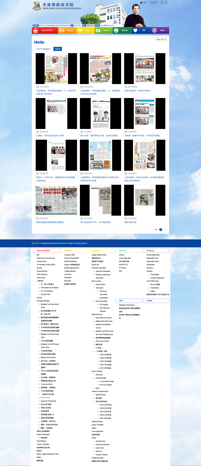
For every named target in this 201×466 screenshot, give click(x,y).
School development (157, 278)
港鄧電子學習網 (70, 284)
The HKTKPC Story (153, 281)
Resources (95, 265)
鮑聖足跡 (99, 345)
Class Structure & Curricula (46, 258)
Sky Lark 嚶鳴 (155, 285)
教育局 (39, 451)
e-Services (67, 274)
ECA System (104, 305)
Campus (39, 298)
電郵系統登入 (96, 258)
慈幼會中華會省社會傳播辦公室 (129, 316)
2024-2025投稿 (105, 358)
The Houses (99, 288)
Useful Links (100, 448)
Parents (106, 30)
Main (145, 2)
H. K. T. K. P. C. (45, 398)
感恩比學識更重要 (47, 418)
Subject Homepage (43, 434)
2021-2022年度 (105, 412)
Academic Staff (69, 255)
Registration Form (152, 258)
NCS (120, 271)
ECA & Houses (96, 281)
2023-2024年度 (105, 405)
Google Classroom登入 (71, 268)
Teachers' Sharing (101, 455)
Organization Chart (153, 261)
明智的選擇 (45, 411)
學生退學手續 (124, 261)
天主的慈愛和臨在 (47, 391)
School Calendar (42, 271)
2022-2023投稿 (105, 365)
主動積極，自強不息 (48, 421)
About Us (99, 451)
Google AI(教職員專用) (72, 265)
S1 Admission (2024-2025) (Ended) (46, 266)
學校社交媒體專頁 (43, 431)
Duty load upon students (105, 309)
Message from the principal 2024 (50, 335)
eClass (162, 30)
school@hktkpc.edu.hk (107, 25)
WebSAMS (67, 278)
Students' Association (99, 268)
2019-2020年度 (105, 418)
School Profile (45, 294)
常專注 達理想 (46, 408)
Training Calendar (70, 271)
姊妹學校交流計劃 (43, 448)
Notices (121, 255)
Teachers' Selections (103, 445)
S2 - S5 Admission (47, 291)
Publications (155, 288)
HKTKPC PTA (123, 265)
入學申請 (40, 281)
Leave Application (97, 431)
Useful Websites (101, 378)
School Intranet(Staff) (71, 258)
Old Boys (124, 30)
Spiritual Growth (97, 314)
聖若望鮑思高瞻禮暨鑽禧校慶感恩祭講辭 (50, 319)
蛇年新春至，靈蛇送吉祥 (50, 324)
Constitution (104, 298)
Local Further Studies (107, 381)
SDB (143, 30)
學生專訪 (99, 398)
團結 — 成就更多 (47, 428)
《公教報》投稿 (101, 351)
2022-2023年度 (105, 408)
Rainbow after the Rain (48, 358)
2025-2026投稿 (105, 355)
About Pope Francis (102, 341)
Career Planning (97, 371)
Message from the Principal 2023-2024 (50, 345)
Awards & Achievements (100, 391)
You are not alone (46, 384)
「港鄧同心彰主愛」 (48, 394)
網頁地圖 (35, 243)
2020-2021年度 (105, 415)
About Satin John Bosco (104, 318)
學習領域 (44, 438)
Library (94, 438)
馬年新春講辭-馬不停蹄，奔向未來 (48, 312)
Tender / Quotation (43, 444)
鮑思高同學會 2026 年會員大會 (158, 295)
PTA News (122, 268)
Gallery (94, 428)
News (97, 388)
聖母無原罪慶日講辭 (48, 354)
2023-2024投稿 (105, 361)
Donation (149, 271)
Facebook (150, 268)
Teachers (69, 30)
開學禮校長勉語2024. (48, 381)
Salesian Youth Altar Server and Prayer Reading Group (105, 332)
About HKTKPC (47, 30)
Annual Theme (42, 261)
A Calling (98, 348)
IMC (38, 255)
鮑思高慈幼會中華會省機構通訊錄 (129, 310)
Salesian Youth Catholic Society (103, 326)
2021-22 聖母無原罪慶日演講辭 (50, 372)
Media (57, 49)
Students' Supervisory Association (103, 276)
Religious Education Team (104, 321)
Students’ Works (97, 422)
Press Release (41, 441)
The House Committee (103, 293)
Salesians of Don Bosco (127, 305)
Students (88, 30)
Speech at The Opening (48, 401)
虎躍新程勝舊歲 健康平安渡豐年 (50, 366)
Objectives (99, 375)
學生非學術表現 (101, 402)
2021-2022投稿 (105, 368)
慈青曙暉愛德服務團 (103, 338)
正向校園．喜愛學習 (48, 377)
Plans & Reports (42, 274)
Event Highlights (43, 49)
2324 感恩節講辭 (47, 341)
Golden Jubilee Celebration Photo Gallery (48, 455)
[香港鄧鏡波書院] (56, 6)
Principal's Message (43, 301)
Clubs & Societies (101, 301)
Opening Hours (101, 441)
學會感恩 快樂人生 (47, 415)
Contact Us (153, 2)
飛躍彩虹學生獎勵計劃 (100, 461)
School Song (41, 278)
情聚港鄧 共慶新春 (48, 388)
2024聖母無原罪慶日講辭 (50, 331)
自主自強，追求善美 (48, 361)
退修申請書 (96, 435)
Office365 (67, 281)
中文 (164, 2)
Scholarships (155, 275)
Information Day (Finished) (49, 288)
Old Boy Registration (153, 255)
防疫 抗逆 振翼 (46, 404)
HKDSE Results (101, 395)
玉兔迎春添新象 (46, 351)
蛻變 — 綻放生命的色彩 (49, 425)
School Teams (100, 285)
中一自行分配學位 (47, 284)
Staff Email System (70, 261)
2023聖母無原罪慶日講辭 (50, 327)
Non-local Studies (106, 385)
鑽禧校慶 (40, 461)
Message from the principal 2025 (50, 306)
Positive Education (98, 458)
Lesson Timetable (97, 425)
